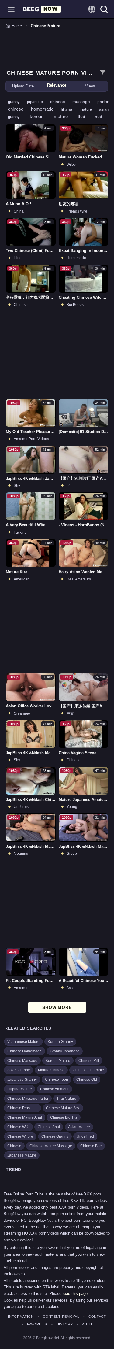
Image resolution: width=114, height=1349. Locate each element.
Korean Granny (60, 1042)
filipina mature (80, 109)
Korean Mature (58, 1060)
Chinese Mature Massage (50, 1146)
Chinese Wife (18, 1127)
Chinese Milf (88, 1060)
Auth (87, 1324)
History (65, 1324)
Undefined (85, 1136)
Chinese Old (86, 1079)
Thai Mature (66, 1098)
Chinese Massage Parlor (27, 1098)
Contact (97, 1316)
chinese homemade (34, 109)
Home (17, 26)
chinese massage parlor (79, 101)
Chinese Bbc (91, 1146)
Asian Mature (79, 1127)
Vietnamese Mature (23, 1042)
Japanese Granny (22, 1079)
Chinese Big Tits (63, 1117)
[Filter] (102, 72)
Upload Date (23, 86)
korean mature (54, 116)
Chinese (14, 1146)
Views (90, 86)
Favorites (37, 1324)
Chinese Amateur (54, 1089)
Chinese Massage (22, 1060)
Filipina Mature (19, 1089)
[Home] (42, 9)
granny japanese (29, 101)
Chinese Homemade (24, 1051)
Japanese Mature (21, 1155)
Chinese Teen (56, 1079)
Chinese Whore (20, 1136)
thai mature (93, 116)
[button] (11, 9)
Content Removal (61, 1316)
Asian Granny (18, 1070)
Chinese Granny (54, 1136)
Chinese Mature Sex (63, 1108)
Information (20, 1316)
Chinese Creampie (88, 1070)
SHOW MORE (57, 1007)
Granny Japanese (64, 1051)
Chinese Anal (49, 1127)
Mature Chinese (51, 1070)
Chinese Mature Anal (24, 1117)
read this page (75, 1293)
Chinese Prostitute (22, 1108)
